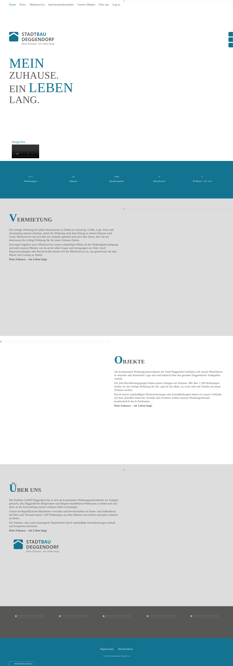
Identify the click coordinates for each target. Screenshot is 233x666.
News (22, 4)
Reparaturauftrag (23, 664)
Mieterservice (37, 4)
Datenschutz (125, 649)
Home (12, 4)
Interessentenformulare (61, 4)
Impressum (107, 649)
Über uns (104, 4)
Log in (116, 4)
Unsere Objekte (86, 4)
